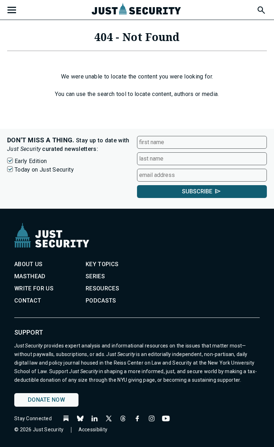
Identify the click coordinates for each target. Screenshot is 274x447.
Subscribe (197, 191)
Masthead (30, 276)
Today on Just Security (44, 169)
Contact (27, 300)
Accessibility (93, 429)
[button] (261, 9)
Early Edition (31, 161)
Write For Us (34, 288)
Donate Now (46, 399)
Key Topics (102, 264)
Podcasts (101, 300)
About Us (28, 264)
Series (95, 276)
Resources (102, 288)
